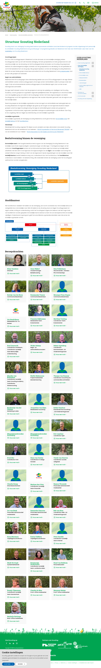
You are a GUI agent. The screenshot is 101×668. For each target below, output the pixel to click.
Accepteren (7, 664)
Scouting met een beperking (85, 98)
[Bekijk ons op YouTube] (13, 643)
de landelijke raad (61, 119)
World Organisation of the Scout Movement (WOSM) (53, 129)
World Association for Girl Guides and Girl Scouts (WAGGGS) (45, 132)
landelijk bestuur (10, 121)
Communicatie (81, 96)
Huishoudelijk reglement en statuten (86, 86)
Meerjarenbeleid (83, 77)
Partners (51, 663)
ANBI (80, 89)
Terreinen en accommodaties (82, 93)
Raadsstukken (82, 80)
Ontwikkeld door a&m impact (86, 663)
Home (6, 35)
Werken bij (63, 663)
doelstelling (8, 51)
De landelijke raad (83, 75)
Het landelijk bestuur (84, 72)
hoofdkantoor (24, 121)
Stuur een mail (14, 273)
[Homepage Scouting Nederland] (6, 5)
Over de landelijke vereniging (25, 35)
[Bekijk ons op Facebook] (6, 643)
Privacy (56, 663)
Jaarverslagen (82, 83)
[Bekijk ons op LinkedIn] (10, 643)
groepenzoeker (64, 71)
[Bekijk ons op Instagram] (17, 643)
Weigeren (20, 664)
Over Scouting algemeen (84, 63)
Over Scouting (13, 35)
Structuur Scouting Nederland (84, 69)
